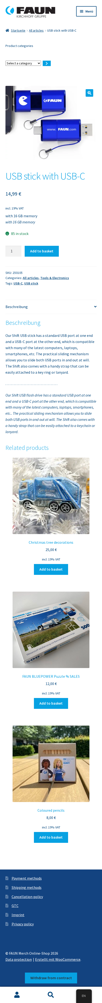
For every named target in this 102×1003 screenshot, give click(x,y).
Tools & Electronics (54, 278)
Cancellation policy (27, 896)
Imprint (18, 914)
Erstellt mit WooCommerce (57, 959)
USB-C (18, 283)
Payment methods (27, 878)
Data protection (18, 959)
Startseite (18, 30)
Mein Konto (17, 995)
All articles (36, 30)
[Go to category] (47, 63)
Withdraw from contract (51, 977)
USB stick (31, 283)
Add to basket (41, 251)
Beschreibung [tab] (16, 306)
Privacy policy (23, 924)
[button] (89, 93)
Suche (51, 995)
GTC (15, 905)
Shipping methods (27, 887)
